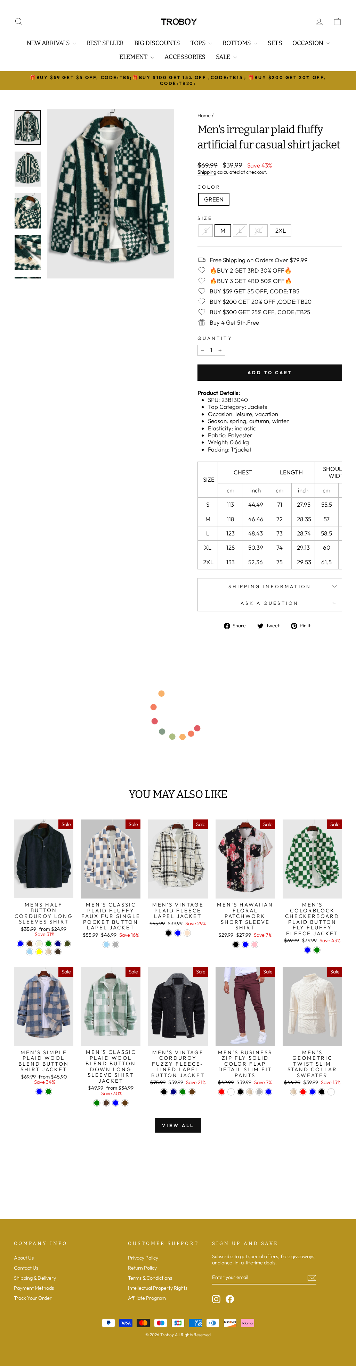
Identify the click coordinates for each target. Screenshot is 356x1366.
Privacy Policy (143, 1258)
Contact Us (26, 1268)
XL (258, 230)
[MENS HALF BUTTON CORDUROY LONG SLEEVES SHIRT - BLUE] (20, 943)
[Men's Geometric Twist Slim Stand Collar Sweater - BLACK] (321, 1092)
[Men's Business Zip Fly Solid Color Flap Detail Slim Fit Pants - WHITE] (231, 1092)
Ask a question (270, 603)
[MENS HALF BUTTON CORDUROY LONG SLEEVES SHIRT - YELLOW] (39, 951)
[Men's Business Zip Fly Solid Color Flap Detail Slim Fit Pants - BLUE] (268, 1092)
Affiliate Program (147, 1298)
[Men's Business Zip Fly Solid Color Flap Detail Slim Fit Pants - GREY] (259, 1092)
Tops (199, 43)
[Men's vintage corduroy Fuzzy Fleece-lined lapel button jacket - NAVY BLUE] (173, 1092)
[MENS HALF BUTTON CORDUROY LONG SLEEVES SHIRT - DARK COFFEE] (58, 951)
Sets (275, 43)
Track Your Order (33, 1298)
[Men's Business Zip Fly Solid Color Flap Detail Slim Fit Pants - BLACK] (240, 1092)
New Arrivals (48, 43)
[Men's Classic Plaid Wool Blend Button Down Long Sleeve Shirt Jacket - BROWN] (106, 1103)
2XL (280, 230)
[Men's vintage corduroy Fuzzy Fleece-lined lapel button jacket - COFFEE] (192, 1092)
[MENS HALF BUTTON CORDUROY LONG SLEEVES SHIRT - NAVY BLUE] (58, 943)
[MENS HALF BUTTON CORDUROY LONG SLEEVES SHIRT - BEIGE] (39, 943)
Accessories (184, 57)
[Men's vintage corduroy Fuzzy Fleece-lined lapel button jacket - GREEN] (182, 1092)
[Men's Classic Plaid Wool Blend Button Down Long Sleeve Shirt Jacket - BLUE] (115, 1103)
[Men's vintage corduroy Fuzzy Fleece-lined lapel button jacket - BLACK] (164, 1092)
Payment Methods (34, 1288)
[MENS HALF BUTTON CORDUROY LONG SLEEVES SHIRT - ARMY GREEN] (67, 943)
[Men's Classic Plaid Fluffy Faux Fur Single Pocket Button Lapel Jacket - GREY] (115, 944)
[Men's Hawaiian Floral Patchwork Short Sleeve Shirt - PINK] (254, 944)
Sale (224, 57)
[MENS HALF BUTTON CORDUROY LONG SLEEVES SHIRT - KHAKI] (48, 951)
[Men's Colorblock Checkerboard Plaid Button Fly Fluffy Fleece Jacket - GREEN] (317, 950)
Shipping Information (270, 586)
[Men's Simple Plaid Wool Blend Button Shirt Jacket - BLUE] (39, 1091)
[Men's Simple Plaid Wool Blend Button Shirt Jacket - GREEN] (48, 1091)
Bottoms (237, 43)
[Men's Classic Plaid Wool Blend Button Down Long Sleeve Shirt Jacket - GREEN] (97, 1103)
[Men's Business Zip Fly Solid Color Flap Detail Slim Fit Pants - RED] (221, 1092)
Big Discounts (157, 43)
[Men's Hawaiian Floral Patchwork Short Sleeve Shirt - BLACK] (236, 944)
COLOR (209, 187)
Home (204, 115)
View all (178, 1125)
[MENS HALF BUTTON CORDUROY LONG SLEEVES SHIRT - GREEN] (48, 943)
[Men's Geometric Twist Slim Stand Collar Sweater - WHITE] (331, 1092)
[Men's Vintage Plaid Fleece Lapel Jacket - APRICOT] (187, 933)
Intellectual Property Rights (157, 1288)
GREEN (214, 199)
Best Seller (105, 43)
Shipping (206, 172)
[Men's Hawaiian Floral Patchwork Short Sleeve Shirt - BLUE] (245, 944)
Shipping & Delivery (35, 1278)
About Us (24, 1258)
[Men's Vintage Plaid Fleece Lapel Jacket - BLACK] (168, 933)
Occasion (308, 43)
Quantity (215, 338)
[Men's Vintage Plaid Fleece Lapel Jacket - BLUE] (178, 933)
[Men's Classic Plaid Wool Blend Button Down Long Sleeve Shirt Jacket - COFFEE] (125, 1103)
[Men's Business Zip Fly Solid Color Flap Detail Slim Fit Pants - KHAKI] (249, 1092)
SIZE (204, 218)
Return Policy (142, 1268)
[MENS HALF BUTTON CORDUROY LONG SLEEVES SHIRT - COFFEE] (29, 943)
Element (133, 57)
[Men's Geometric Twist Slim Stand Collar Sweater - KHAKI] (293, 1092)
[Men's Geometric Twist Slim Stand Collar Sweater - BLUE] (312, 1092)
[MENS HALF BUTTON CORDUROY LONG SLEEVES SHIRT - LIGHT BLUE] (29, 951)
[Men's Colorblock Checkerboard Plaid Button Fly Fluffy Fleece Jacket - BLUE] (307, 950)
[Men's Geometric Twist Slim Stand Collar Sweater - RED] (303, 1092)
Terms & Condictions (150, 1278)
